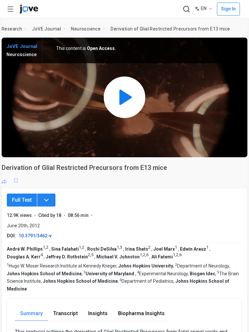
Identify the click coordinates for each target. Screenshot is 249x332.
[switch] (184, 148)
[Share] (4, 180)
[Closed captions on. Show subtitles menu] (235, 147)
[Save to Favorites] (15, 180)
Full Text (22, 200)
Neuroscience (86, 28)
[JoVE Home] (28, 9)
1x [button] (222, 148)
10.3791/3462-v (35, 235)
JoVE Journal (46, 28)
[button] (237, 47)
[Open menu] (10, 9)
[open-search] (186, 9)
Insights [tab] (98, 313)
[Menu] (46, 200)
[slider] (95, 148)
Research (12, 28)
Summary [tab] (31, 313)
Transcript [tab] (65, 313)
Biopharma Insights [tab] (141, 313)
